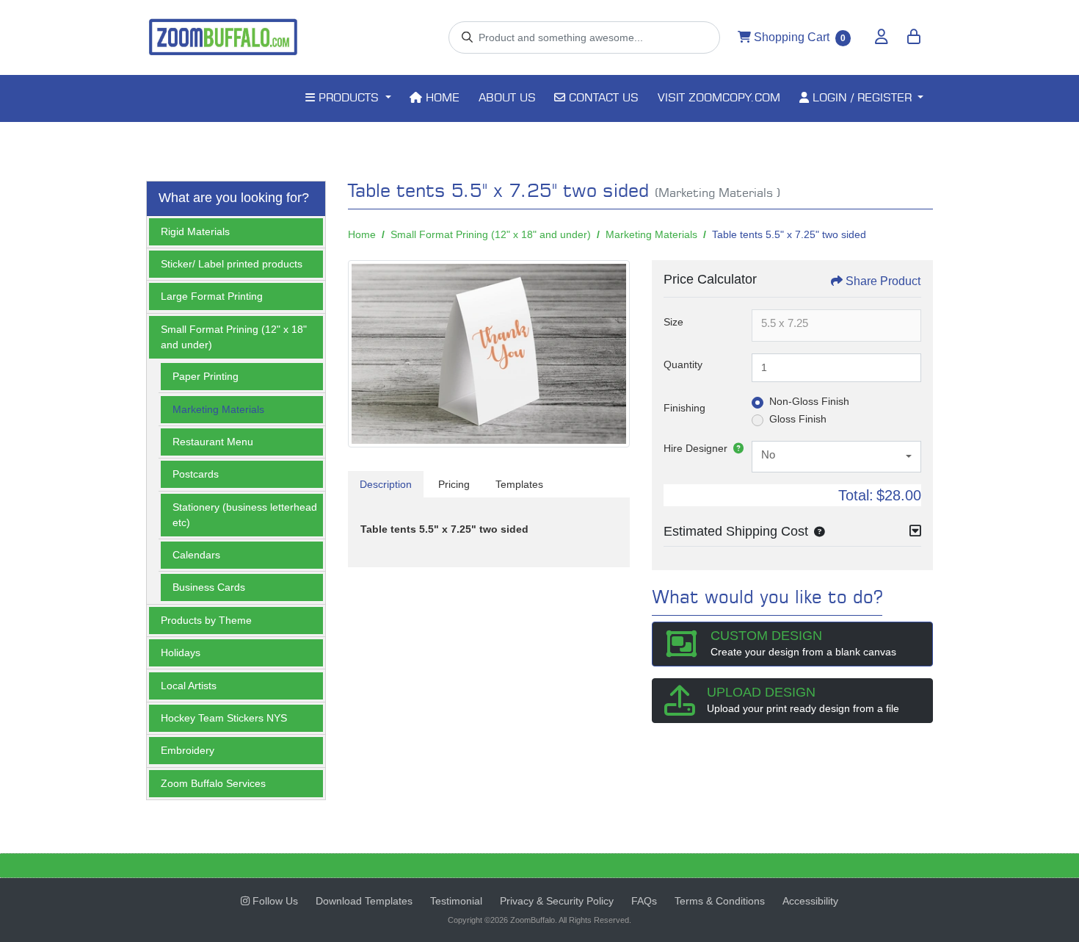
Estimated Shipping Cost (736, 531)
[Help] (735, 448)
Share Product (883, 281)
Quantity (683, 364)
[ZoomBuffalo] (223, 37)
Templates (519, 484)
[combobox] (836, 457)
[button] (816, 531)
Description (386, 484)
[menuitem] (348, 98)
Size (673, 322)
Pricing (454, 484)
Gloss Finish (797, 419)
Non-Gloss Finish (809, 401)
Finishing (684, 408)
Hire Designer (695, 448)
